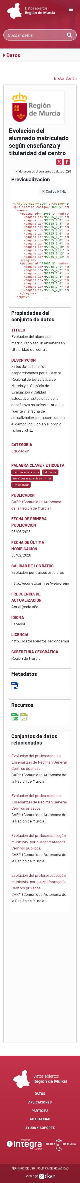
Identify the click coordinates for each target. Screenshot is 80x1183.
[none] (69, 35)
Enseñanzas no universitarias (32, 478)
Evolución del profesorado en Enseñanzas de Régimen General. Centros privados (39, 802)
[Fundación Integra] (25, 1144)
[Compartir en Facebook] (67, 161)
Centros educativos (25, 472)
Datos (40, 1094)
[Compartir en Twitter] (59, 161)
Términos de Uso (23, 1168)
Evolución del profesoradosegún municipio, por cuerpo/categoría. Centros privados (39, 881)
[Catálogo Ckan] (47, 1175)
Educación (20, 450)
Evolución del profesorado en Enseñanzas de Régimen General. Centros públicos (39, 762)
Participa (40, 1111)
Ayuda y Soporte (40, 1128)
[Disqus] (40, 974)
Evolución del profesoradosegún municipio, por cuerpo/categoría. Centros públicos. (39, 842)
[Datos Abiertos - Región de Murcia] (31, 11)
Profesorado (21, 485)
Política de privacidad (53, 1168)
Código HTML (55, 191)
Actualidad (40, 1119)
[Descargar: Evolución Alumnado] (15, 716)
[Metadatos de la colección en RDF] (15, 685)
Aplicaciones (40, 1102)
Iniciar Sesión (65, 78)
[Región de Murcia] (61, 1144)
